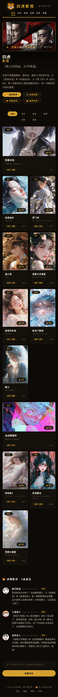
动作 (20, 13)
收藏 (45, 13)
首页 (13, 13)
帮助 (33, 691)
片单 (40, 691)
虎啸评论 (29, 673)
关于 (18, 691)
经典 (34, 120)
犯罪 (32, 13)
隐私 (25, 691)
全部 (12, 114)
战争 (38, 13)
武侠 (26, 13)
